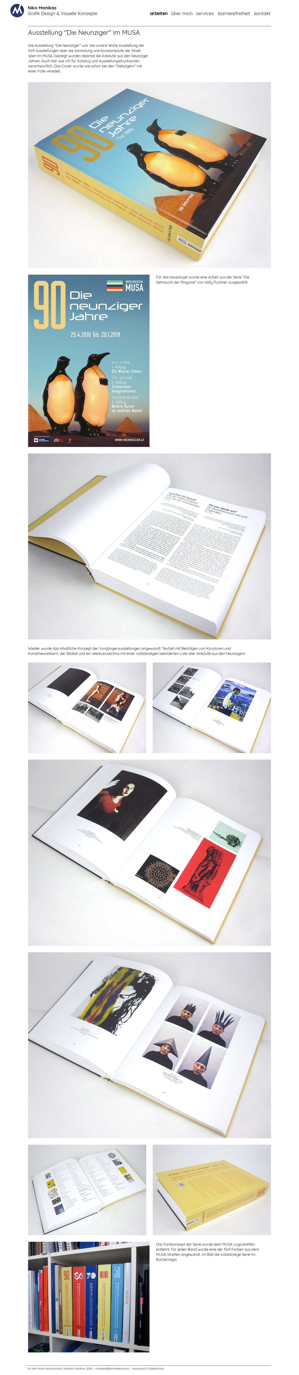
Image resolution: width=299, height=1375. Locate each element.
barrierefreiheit (234, 13)
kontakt (262, 13)
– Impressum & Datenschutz (147, 1368)
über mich (182, 13)
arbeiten (159, 13)
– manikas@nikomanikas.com (111, 1368)
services (205, 13)
